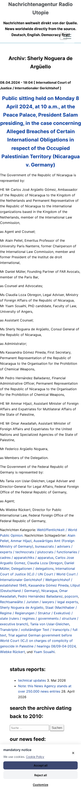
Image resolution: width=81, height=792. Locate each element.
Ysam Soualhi (44, 652)
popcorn (71, 596)
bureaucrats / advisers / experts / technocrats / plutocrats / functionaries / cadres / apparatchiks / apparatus (39, 552)
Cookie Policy (35, 756)
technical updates (32, 680)
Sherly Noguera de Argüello (21, 607)
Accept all (41, 765)
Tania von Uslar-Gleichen (49, 624)
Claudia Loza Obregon (45, 563)
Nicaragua (49, 591)
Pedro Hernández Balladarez (40, 596)
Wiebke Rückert (12, 652)
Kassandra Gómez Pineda (48, 585)
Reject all (40, 775)
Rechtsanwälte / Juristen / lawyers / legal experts (39, 602)
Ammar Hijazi (21, 541)
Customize (40, 784)
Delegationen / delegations (32, 568)
